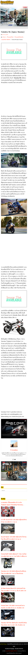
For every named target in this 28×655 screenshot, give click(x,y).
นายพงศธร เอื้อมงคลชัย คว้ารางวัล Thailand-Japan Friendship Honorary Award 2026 (12, 503)
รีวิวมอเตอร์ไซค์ (10, 37)
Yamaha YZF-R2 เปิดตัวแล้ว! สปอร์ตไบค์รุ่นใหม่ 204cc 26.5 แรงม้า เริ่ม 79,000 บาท (14, 624)
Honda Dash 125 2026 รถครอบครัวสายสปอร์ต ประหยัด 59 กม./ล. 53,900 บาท (13, 606)
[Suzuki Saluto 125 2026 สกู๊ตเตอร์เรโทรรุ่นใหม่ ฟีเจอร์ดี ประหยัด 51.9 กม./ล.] (8, 546)
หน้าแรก (4, 37)
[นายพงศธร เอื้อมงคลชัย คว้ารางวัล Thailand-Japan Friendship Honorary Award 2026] (8, 511)
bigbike (12, 651)
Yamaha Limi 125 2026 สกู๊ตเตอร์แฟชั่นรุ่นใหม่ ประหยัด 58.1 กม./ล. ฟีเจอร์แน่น (13, 572)
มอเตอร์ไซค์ (8, 651)
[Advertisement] (14, 99)
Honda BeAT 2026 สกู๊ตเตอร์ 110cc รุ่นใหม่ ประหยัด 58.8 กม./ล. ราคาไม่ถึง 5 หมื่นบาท (14, 555)
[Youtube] (15, 459)
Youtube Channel (19, 648)
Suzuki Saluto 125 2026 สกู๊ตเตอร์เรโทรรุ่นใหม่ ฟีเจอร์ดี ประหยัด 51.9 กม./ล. (13, 538)
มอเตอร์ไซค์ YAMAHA (5, 39)
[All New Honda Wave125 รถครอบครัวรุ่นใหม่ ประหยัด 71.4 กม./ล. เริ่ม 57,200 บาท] (8, 597)
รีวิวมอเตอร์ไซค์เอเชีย (19, 37)
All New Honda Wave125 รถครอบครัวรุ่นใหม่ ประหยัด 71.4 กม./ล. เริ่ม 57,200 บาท (13, 589)
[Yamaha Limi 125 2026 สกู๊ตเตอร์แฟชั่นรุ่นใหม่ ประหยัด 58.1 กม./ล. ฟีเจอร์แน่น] (8, 580)
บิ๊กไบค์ (15, 651)
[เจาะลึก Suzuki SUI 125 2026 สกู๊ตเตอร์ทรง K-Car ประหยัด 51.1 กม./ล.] (8, 529)
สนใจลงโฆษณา (3, 644)
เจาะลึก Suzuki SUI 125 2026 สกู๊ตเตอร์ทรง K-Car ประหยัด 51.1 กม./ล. (14, 521)
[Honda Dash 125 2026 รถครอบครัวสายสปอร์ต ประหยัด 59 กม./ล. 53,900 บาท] (8, 615)
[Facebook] (13, 459)
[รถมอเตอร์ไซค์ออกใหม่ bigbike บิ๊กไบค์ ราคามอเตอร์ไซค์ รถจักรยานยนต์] (7, 3)
